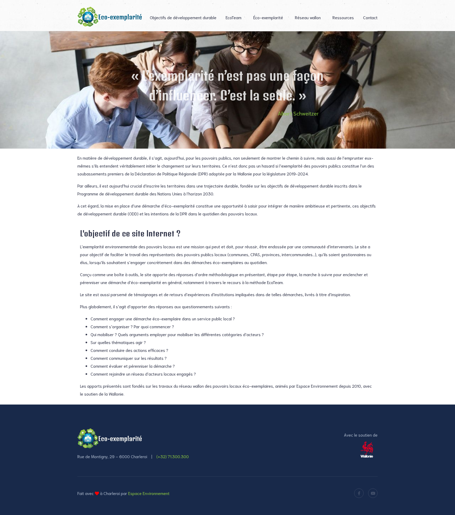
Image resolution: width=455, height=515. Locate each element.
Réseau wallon (308, 17)
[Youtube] (373, 493)
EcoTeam (233, 17)
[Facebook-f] (359, 493)
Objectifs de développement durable (183, 17)
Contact (370, 17)
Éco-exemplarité (268, 17)
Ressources (343, 17)
